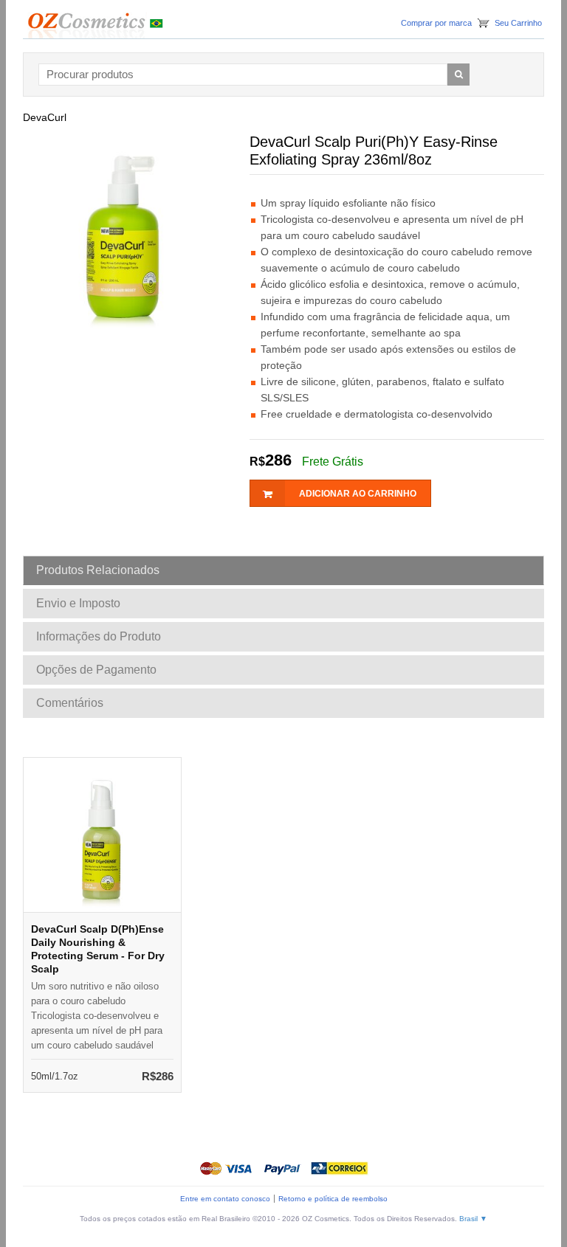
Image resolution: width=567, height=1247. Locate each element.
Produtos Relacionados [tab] (97, 570)
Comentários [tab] (69, 703)
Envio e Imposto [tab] (78, 603)
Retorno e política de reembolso (333, 1199)
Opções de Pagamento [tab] (96, 669)
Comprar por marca (436, 22)
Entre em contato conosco (225, 1199)
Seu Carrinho (518, 22)
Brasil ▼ (473, 1219)
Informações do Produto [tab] (98, 636)
